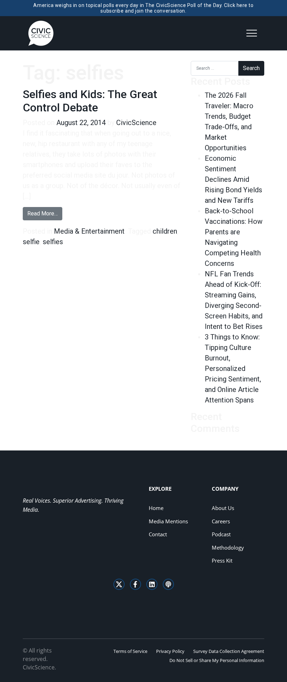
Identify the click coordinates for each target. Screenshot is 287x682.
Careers (221, 521)
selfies (53, 241)
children (165, 231)
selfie (31, 241)
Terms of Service (130, 651)
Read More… (44, 213)
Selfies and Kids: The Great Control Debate (90, 101)
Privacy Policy (170, 651)
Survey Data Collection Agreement (228, 651)
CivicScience (136, 122)
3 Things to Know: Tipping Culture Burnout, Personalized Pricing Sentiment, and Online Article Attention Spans (233, 368)
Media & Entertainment (89, 231)
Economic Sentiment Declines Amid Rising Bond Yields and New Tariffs (233, 179)
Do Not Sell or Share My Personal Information (216, 660)
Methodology (228, 547)
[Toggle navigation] (252, 33)
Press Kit (222, 560)
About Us (223, 507)
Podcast (221, 534)
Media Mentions (168, 521)
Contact (158, 534)
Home (156, 507)
